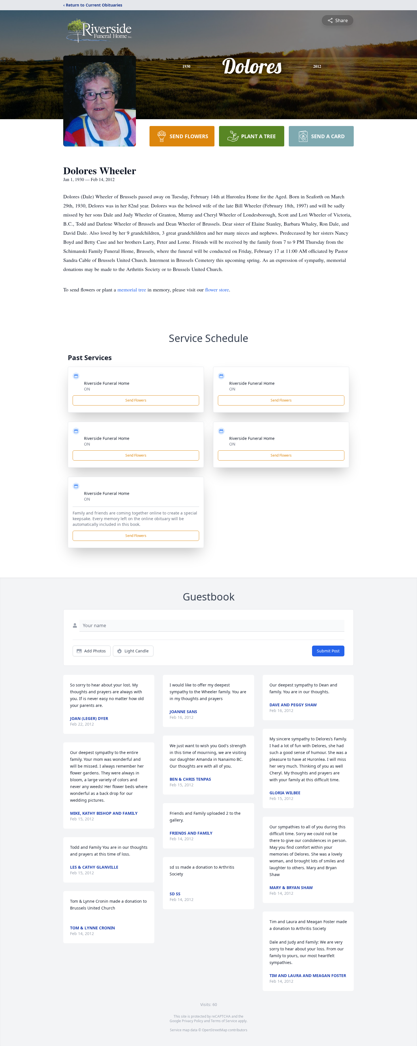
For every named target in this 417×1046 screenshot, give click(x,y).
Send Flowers (135, 400)
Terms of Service (224, 1020)
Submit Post (328, 651)
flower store (217, 289)
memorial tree (131, 289)
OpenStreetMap (214, 1030)
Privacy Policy (192, 1020)
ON (87, 389)
